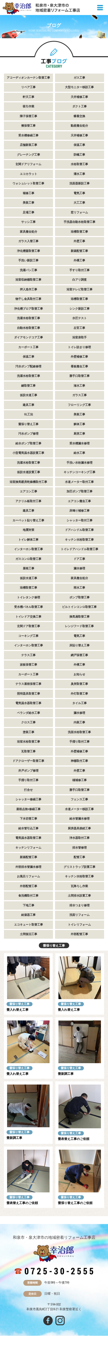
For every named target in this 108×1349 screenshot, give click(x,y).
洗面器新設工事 (79, 183)
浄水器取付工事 (79, 838)
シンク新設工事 (79, 308)
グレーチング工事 (28, 154)
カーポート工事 (28, 347)
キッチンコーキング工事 (79, 472)
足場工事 (28, 212)
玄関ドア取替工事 (28, 626)
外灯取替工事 (79, 693)
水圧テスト (79, 318)
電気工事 (79, 193)
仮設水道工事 (28, 395)
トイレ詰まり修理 (79, 347)
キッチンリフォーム (28, 847)
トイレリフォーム (79, 924)
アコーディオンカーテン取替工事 (28, 77)
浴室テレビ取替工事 (80, 289)
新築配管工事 (79, 251)
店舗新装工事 (28, 145)
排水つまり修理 (79, 905)
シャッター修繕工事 (28, 799)
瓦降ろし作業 (79, 886)
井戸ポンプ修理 (28, 770)
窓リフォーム (79, 212)
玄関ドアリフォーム (28, 164)
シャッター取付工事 (80, 520)
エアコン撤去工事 (79, 501)
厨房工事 (79, 433)
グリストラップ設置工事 (79, 867)
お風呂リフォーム (28, 876)
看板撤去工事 (79, 366)
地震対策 (28, 530)
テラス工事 (28, 655)
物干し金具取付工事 (28, 299)
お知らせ (79, 674)
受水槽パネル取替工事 (28, 607)
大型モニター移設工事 (79, 87)
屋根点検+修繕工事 (28, 809)
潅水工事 (79, 385)
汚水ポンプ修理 (28, 433)
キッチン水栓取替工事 (79, 539)
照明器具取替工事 (28, 693)
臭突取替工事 (79, 684)
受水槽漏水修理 (79, 443)
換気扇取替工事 (79, 616)
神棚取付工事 (79, 761)
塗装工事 (28, 732)
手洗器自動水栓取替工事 (79, 222)
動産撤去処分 (79, 125)
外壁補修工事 (79, 356)
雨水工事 (79, 587)
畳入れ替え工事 (18, 1009)
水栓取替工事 (79, 164)
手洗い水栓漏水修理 (80, 462)
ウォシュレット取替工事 (28, 183)
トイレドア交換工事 (28, 616)
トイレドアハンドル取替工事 (79, 549)
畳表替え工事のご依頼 (73, 1139)
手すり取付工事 (79, 270)
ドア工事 (79, 559)
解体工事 (79, 424)
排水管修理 (79, 847)
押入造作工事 (28, 289)
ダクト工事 (79, 106)
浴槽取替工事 (79, 231)
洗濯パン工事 (28, 270)
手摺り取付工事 (79, 741)
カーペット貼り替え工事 (28, 520)
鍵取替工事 (28, 385)
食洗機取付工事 (28, 895)
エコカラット (28, 174)
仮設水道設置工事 (28, 472)
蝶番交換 (79, 116)
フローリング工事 (79, 405)
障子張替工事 (28, 116)
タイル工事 (79, 703)
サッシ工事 (28, 222)
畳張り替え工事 (28, 424)
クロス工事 (28, 722)
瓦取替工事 (28, 751)
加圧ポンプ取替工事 (80, 491)
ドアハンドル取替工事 (79, 530)
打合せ (28, 790)
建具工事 (28, 405)
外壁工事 (79, 241)
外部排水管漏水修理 (28, 867)
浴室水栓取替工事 (28, 741)
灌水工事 (79, 174)
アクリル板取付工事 (28, 501)
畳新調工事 (66, 1074)
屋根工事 (28, 568)
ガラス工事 (79, 395)
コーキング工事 (28, 636)
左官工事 (79, 328)
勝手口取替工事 (79, 376)
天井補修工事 (79, 97)
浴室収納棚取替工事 (28, 279)
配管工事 (79, 857)
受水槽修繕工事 (28, 135)
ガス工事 (79, 77)
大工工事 (79, 202)
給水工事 (79, 453)
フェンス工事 (79, 799)
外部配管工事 (28, 886)
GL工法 (28, 414)
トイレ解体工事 (28, 539)
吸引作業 (28, 106)
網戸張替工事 (79, 655)
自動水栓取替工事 (28, 328)
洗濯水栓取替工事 (28, 318)
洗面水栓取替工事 (79, 732)
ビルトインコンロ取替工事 (79, 607)
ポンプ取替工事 (79, 597)
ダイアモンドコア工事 (28, 337)
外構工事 (79, 260)
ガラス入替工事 (28, 241)
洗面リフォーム (79, 915)
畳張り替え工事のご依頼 (75, 1203)
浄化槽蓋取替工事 (28, 251)
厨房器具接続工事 (79, 828)
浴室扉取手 (79, 337)
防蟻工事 (79, 154)
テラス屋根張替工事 (28, 684)
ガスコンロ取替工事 (28, 559)
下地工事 (28, 905)
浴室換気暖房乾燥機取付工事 (28, 482)
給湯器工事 (28, 915)
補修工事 (28, 193)
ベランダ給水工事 (28, 713)
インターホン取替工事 (28, 549)
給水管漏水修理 (79, 818)
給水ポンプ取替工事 (28, 443)
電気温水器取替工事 (28, 703)
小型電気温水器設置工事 (28, 453)
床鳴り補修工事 (79, 510)
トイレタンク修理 (28, 597)
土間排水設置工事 (79, 895)
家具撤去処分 (28, 231)
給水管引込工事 (28, 828)
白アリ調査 (79, 279)
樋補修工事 (79, 780)
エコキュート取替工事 (28, 924)
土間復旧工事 (28, 934)
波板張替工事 (28, 664)
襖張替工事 (28, 125)
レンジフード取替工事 (79, 626)
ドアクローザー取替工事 (28, 761)
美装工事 (28, 202)
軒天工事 (28, 97)
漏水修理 (79, 568)
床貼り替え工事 (79, 645)
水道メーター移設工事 (79, 809)
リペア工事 (28, 87)
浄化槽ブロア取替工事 (28, 308)
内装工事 (79, 722)
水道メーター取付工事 (79, 482)
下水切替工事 (28, 818)
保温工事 (79, 145)
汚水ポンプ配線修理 (28, 366)
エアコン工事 (28, 491)
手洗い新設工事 (28, 260)
